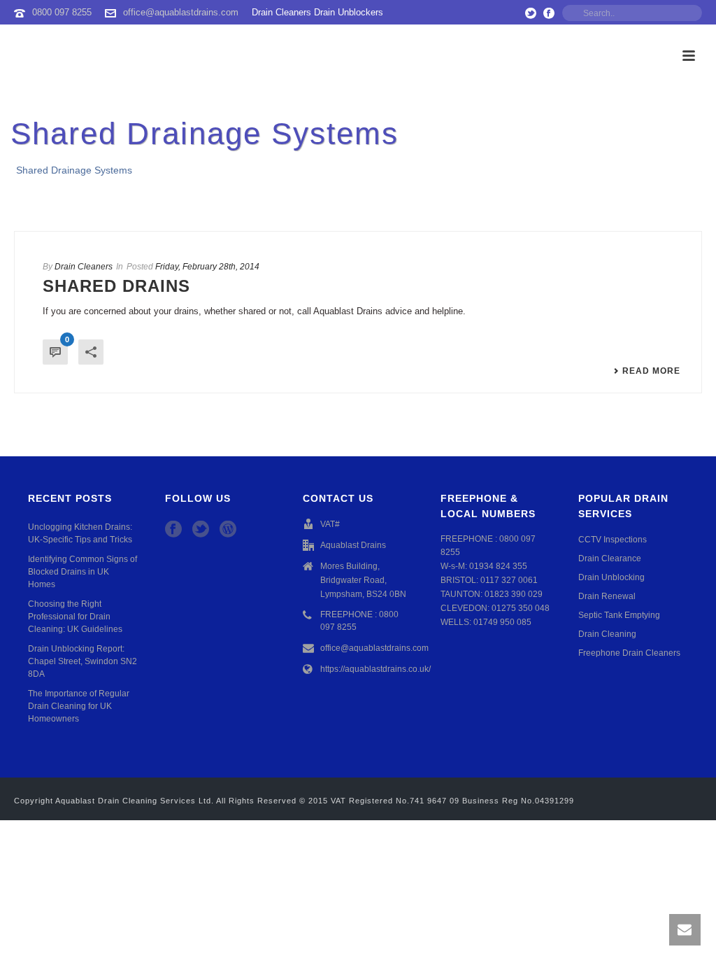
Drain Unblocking (611, 577)
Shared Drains (116, 285)
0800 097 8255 (62, 12)
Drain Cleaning (607, 634)
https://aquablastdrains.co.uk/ (375, 669)
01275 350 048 (521, 608)
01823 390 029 (514, 594)
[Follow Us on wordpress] (228, 530)
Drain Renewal (607, 596)
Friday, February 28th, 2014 (207, 267)
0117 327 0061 (509, 580)
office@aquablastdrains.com (180, 12)
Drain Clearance (609, 558)
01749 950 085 (502, 622)
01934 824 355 (498, 566)
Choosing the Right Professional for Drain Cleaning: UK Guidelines (75, 616)
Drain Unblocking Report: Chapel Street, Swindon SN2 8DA (82, 661)
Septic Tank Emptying (619, 615)
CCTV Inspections (612, 539)
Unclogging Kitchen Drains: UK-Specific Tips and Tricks (80, 533)
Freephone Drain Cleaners (629, 653)
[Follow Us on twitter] (200, 530)
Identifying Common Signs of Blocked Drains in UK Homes (82, 571)
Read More (651, 371)
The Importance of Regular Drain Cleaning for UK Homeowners (78, 706)
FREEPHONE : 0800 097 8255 (359, 621)
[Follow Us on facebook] (173, 530)
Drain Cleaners (84, 267)
